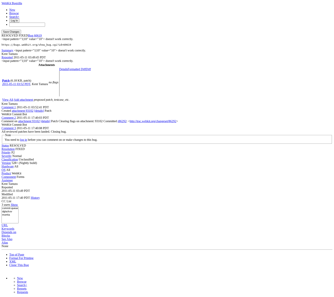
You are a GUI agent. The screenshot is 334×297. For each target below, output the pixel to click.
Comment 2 (9, 117)
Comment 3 (9, 128)
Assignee (7, 180)
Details (63, 69)
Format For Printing (21, 258)
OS (4, 170)
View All (7, 99)
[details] (39, 110)
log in (23, 139)
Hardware (8, 166)
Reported (7, 57)
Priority (6, 152)
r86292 (122, 121)
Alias (5, 242)
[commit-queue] (10, 208)
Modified (7, 194)
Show (14, 204)
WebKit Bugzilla (12, 3)
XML (12, 261)
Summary (7, 50)
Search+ (14, 16)
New (12, 9)
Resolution (8, 149)
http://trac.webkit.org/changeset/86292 (153, 121)
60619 (38, 35)
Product (6, 173)
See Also (7, 239)
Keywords (8, 228)
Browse (14, 13)
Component (9, 176)
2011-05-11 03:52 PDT (16, 84)
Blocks (6, 235)
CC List (6, 201)
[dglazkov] (10, 211)
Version (6, 163)
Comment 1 (9, 107)
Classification (10, 159)
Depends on (9, 232)
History (35, 197)
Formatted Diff (77, 69)
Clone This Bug (19, 265)
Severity (7, 156)
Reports (21, 288)
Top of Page (16, 254)
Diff (88, 69)
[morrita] (10, 215)
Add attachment (23, 99)
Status (5, 145)
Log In (14, 20)
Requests (22, 292)
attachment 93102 (22, 110)
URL (5, 225)
